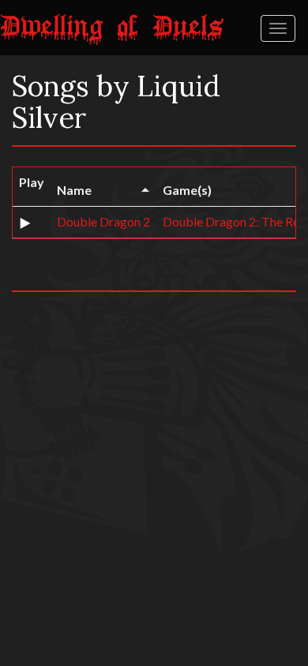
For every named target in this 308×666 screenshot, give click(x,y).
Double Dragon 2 (103, 221)
